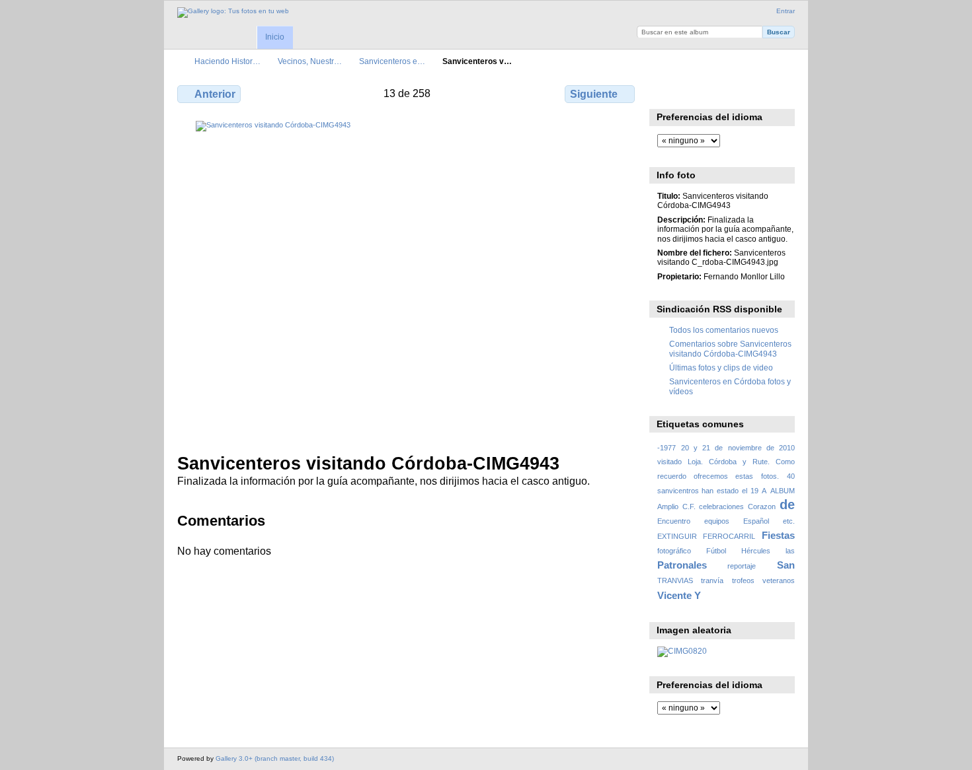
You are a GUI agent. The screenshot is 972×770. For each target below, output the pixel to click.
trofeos (743, 580)
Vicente (674, 595)
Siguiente (594, 94)
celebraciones (721, 506)
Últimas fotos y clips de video (721, 367)
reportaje (741, 566)
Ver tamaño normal (664, 92)
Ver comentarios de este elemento (692, 92)
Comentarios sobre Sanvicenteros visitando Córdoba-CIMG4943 (730, 348)
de (787, 504)
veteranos (778, 580)
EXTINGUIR (677, 536)
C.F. (689, 506)
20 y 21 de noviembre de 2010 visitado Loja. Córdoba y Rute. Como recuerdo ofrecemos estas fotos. (726, 462)
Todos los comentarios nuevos (723, 330)
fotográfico (674, 551)
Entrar (785, 11)
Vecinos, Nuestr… (310, 61)
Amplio (667, 506)
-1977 (666, 448)
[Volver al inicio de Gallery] (233, 12)
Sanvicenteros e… (392, 61)
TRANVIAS (675, 580)
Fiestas (778, 535)
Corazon (762, 506)
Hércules (755, 551)
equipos (716, 521)
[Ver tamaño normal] (407, 279)
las (790, 551)
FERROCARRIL (729, 536)
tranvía (712, 580)
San (786, 565)
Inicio (274, 37)
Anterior (214, 94)
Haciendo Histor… (227, 61)
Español (756, 521)
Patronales (682, 565)
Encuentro (673, 521)
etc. (789, 521)
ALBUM (782, 491)
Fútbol (716, 551)
